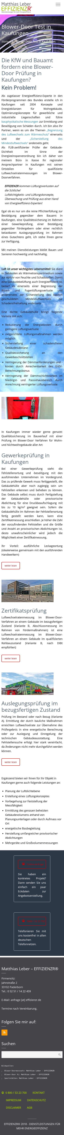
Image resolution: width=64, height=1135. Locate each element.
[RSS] (4, 1033)
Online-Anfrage (35, 864)
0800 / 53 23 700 (35, 921)
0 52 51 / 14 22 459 (19, 991)
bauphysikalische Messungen (19, 121)
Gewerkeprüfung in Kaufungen (25, 458)
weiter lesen (11, 565)
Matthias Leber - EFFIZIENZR (40, 1071)
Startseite (7, 41)
